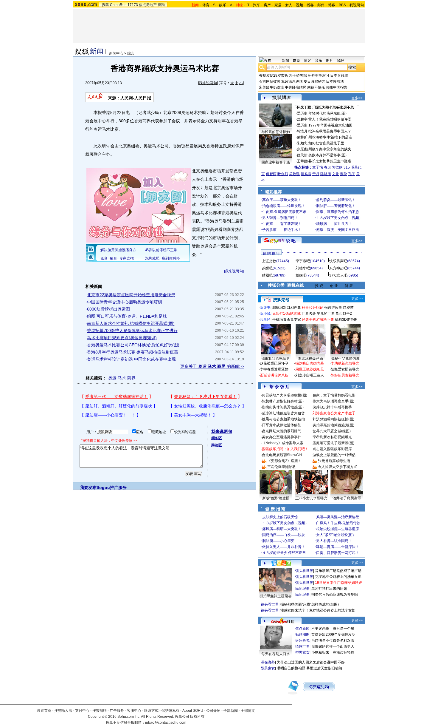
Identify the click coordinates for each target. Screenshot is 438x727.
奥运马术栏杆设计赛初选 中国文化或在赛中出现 (131, 359)
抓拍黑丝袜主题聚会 (276, 596)
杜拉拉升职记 (312, 307)
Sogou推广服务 (112, 487)
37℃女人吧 (338, 275)
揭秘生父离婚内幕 (345, 358)
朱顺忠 (302, 143)
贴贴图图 (302, 634)
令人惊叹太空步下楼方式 (337, 467)
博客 (331, 5)
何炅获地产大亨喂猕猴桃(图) (284, 395)
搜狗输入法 (63, 711)
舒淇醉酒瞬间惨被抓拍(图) (333, 419)
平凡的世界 (326, 313)
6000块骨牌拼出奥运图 (108, 309)
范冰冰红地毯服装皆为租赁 (283, 413)
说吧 (340, 60)
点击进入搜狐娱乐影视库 (332, 449)
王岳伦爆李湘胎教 (281, 467)
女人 (288, 5)
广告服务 (117, 711)
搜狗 (161, 5)
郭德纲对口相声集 (286, 307)
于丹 (315, 174)
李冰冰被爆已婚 (310, 358)
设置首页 (44, 711)
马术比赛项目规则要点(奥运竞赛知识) (122, 337)
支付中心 (82, 711)
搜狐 (105, 5)
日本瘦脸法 (335, 81)
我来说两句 (208, 83)
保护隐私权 (170, 711)
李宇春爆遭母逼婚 (274, 369)
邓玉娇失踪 (298, 75)
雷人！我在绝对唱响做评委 (329, 119)
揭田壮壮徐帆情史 (275, 358)
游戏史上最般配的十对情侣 (334, 455)
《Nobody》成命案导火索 (282, 443)
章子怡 (317, 167)
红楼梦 (348, 307)
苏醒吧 (267, 268)
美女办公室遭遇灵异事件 (281, 437)
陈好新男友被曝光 (345, 375)
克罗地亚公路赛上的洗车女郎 (338, 577)
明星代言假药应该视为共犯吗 (334, 594)
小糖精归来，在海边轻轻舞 (332, 652)
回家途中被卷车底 (275, 162)
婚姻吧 (301, 275)
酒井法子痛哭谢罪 (347, 498)
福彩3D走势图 (346, 319)
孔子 (351, 174)
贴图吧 (267, 275)
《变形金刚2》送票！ (284, 461)
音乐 (318, 60)
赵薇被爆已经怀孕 (274, 363)
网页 (296, 60)
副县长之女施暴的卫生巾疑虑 (328, 161)
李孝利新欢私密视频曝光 (332, 437)
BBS (342, 5)
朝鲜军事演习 (318, 75)
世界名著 (309, 313)
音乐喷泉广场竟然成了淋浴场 (338, 571)
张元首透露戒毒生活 (334, 461)
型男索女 (302, 652)
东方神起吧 (338, 268)
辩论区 (216, 445)
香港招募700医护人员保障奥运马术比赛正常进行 (132, 330)
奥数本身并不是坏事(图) (327, 155)
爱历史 (302, 113)
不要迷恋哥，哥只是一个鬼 (332, 628)
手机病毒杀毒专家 (286, 319)
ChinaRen (118, 5)
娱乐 (222, 5)
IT (247, 5)
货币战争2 (344, 313)
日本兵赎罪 (339, 75)
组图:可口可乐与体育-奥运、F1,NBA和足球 (127, 316)
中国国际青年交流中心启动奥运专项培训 (124, 302)
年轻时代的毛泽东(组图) (327, 113)
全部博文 (248, 711)
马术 (122, 378)
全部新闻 (230, 711)
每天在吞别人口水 (275, 654)
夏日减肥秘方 (314, 81)
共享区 (265, 319)
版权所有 (197, 716)
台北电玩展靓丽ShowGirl (282, 455)
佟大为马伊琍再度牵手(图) (333, 401)
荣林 (300, 137)
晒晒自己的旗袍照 (291, 668)
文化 (335, 174)
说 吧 (291, 240)
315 (347, 167)
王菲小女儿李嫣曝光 (311, 498)
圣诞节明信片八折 (274, 375)
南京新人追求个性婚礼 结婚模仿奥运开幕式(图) (131, 323)
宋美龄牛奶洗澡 (271, 87)
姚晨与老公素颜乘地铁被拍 (283, 419)
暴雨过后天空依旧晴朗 (324, 668)
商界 (131, 378)
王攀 (300, 161)
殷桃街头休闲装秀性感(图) (283, 407)
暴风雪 (306, 174)
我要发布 (88, 487)
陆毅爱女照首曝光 (345, 369)
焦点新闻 (302, 628)
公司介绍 (213, 711)
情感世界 (302, 646)
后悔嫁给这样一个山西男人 (332, 646)
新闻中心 (116, 53)
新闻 (285, 60)
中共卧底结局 (295, 87)
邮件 (320, 5)
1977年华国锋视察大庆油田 (330, 125)
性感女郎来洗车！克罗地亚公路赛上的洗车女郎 (317, 610)
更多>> (357, 98)
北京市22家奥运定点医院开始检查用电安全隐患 (131, 294)
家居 (278, 5)
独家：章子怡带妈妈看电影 (334, 395)
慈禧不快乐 (316, 87)
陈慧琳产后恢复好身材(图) (283, 401)
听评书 (265, 307)
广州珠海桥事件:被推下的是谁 (328, 137)
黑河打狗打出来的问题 (329, 588)
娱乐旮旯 (302, 640)
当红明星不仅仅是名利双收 (332, 640)
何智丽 (271, 174)
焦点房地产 (148, 5)
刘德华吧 (303, 268)
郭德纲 (337, 167)
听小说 (265, 313)
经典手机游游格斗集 (318, 319)
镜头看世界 (304, 571)
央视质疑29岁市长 (273, 75)
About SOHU (192, 711)
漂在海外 (268, 662)
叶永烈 (282, 174)
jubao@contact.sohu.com (165, 722)
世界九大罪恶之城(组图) (332, 431)
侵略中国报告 (336, 87)
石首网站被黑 (269, 81)
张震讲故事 (333, 307)
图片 (329, 60)
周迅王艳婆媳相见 (309, 369)
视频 (299, 5)
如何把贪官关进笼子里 (326, 143)
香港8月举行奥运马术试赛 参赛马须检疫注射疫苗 (132, 352)
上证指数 (269, 261)
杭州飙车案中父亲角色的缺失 (328, 149)
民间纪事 (302, 588)
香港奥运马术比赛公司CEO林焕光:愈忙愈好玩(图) (133, 344)
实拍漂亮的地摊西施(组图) (333, 425)
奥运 (112, 378)
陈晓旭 (325, 174)
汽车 (256, 5)
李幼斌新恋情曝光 (345, 363)
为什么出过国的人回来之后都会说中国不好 (311, 662)
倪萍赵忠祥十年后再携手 (332, 407)
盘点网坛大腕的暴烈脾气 (281, 431)
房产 (267, 5)
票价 (343, 174)
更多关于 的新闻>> (212, 366)
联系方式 (151, 711)
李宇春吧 (303, 261)
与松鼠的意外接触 (275, 132)
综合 (130, 53)
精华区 (216, 438)
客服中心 (134, 711)
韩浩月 (302, 131)
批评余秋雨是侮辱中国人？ (329, 131)
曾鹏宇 (302, 119)
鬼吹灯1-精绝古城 (286, 313)
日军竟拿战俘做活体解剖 (281, 425)
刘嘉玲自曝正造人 (309, 375)
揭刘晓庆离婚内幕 (309, 363)
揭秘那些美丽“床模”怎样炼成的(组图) (309, 604)
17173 (133, 5)
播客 (310, 5)
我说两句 (357, 5)
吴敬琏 (294, 174)
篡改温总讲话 (292, 81)
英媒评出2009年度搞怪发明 (333, 634)
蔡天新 (302, 155)
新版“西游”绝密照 (276, 498)
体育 (205, 5)
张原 (300, 149)
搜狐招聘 (99, 711)
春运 (327, 167)
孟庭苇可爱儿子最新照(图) (333, 443)
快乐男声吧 (338, 261)
